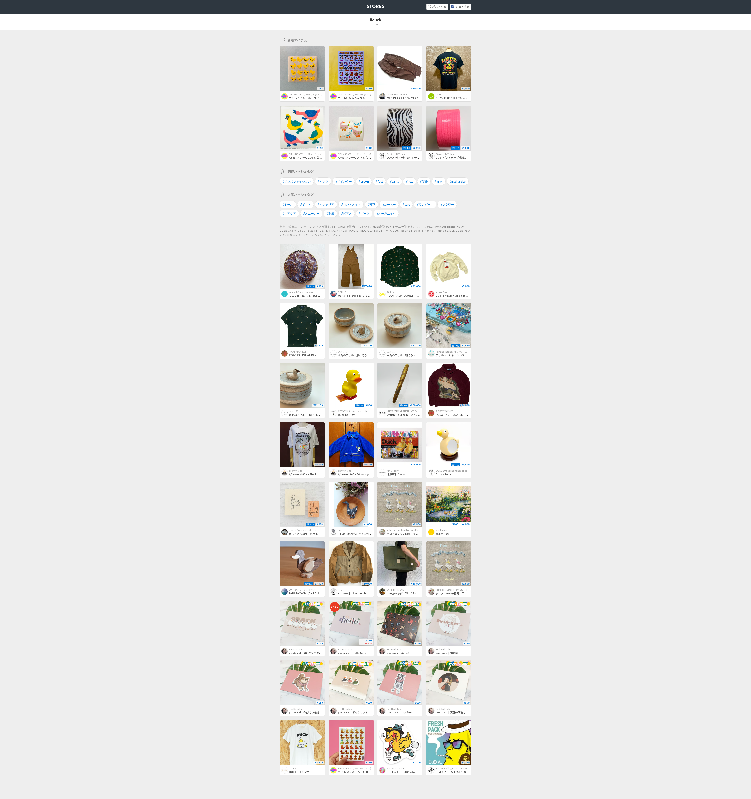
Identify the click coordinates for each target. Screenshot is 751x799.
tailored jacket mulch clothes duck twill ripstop (369, 593)
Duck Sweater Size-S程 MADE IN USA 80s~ (463, 295)
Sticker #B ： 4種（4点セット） (406, 772)
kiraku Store (442, 292)
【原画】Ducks (396, 474)
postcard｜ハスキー (399, 712)
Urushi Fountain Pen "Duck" (405, 414)
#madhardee (458, 181)
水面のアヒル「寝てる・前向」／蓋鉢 (409, 355)
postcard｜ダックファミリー (355, 712)
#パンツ (323, 181)
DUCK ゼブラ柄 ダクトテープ (404, 157)
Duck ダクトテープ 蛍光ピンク (454, 157)
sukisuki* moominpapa (301, 292)
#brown (364, 181)
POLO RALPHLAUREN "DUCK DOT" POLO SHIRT (321, 355)
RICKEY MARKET (297, 351)
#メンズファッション (297, 181)
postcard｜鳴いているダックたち (309, 652)
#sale (406, 204)
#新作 (424, 181)
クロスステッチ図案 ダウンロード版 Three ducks (418, 533)
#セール (288, 204)
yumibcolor (441, 530)
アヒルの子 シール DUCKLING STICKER (314, 98)
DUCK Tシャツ (299, 772)
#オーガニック (386, 213)
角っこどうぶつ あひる (303, 533)
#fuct (379, 181)
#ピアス (346, 213)
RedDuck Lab (296, 649)
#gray (439, 181)
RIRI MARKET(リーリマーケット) (305, 94)
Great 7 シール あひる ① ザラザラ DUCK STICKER (369, 157)
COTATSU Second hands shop (353, 411)
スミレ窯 (342, 351)
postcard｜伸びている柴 (304, 712)
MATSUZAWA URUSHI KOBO (402, 411)
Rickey (390, 292)
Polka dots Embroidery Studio (402, 530)
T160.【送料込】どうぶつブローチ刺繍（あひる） (368, 533)
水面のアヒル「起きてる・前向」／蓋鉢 (312, 414)
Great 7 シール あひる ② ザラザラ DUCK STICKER (320, 157)
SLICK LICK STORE (396, 768)
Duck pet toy (346, 414)
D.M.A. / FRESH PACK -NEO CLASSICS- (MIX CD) (466, 772)
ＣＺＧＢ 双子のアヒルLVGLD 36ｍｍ (313, 295)
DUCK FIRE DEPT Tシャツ (452, 98)
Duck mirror (443, 474)
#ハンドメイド (351, 204)
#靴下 (371, 204)
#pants (394, 181)
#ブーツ (364, 213)
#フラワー (447, 204)
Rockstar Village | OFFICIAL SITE (453, 768)
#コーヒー (389, 204)
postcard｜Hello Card (352, 652)
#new (409, 181)
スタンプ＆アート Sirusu (302, 530)
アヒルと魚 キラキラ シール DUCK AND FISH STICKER (371, 98)
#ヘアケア (289, 213)
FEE (340, 530)
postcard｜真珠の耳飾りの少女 (455, 712)
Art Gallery (393, 470)
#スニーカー (311, 213)
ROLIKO (342, 292)
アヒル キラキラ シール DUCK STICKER (362, 772)
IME (340, 589)
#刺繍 (330, 213)
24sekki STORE (395, 589)
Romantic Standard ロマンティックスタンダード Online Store (467, 351)
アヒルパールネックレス (450, 355)
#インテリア (326, 204)
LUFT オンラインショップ (302, 589)
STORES (369, 5)
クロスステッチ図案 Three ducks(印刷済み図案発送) (468, 593)
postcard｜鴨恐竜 (447, 652)
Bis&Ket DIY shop (396, 154)
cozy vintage (295, 470)
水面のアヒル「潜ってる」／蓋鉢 (357, 355)
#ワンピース (425, 204)
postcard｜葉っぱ (398, 652)
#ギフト (305, 204)
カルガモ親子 (443, 533)
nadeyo (293, 768)
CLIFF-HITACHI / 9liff (398, 94)
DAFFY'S (440, 94)
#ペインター (343, 181)
